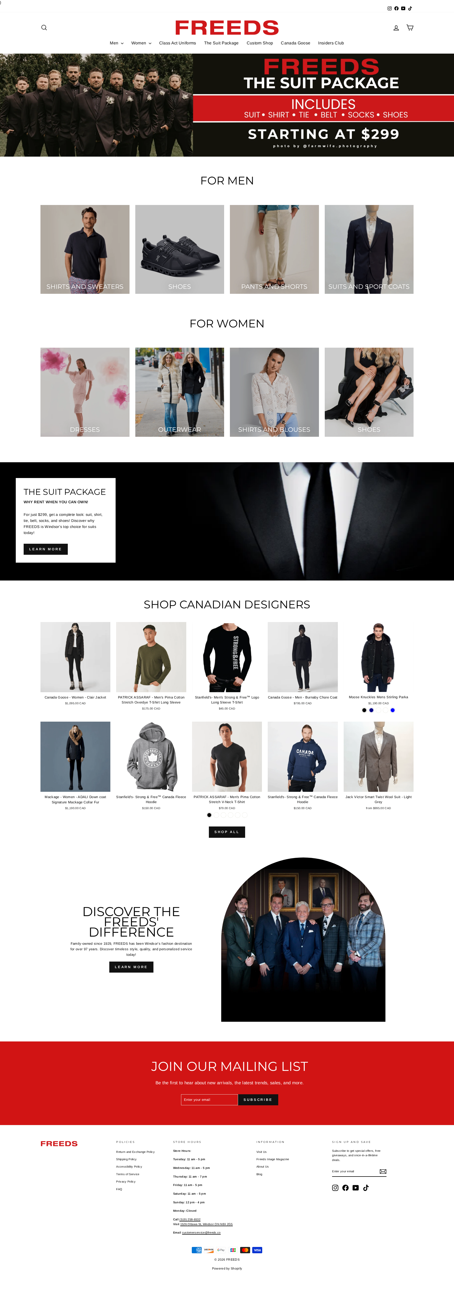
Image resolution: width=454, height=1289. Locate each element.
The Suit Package (221, 43)
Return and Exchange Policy (135, 1151)
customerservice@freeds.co (201, 1232)
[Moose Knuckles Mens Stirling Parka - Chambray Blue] (392, 710)
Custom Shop (260, 43)
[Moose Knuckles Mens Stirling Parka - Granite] (385, 710)
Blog (259, 1174)
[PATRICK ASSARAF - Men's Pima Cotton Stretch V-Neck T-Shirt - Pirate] (230, 815)
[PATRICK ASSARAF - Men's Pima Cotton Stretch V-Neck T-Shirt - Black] (209, 815)
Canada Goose (295, 43)
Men (114, 43)
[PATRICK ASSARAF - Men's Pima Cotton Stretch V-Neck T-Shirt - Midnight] (244, 815)
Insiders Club (331, 43)
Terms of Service (127, 1174)
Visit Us (261, 1151)
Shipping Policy (126, 1159)
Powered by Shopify (227, 1268)
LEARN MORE (45, 549)
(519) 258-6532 (189, 1219)
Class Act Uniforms (177, 43)
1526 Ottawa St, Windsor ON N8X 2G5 (206, 1224)
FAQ (119, 1189)
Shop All (227, 832)
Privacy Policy (126, 1181)
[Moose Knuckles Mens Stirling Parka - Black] (364, 710)
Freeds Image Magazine (272, 1159)
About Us (262, 1166)
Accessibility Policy (129, 1166)
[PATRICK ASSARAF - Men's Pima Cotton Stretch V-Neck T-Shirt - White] (216, 815)
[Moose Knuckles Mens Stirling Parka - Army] (378, 710)
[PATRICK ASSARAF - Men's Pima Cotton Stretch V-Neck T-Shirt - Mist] (223, 815)
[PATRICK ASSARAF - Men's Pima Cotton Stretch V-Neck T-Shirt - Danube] (237, 815)
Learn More (131, 967)
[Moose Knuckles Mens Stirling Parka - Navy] (371, 710)
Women (139, 43)
